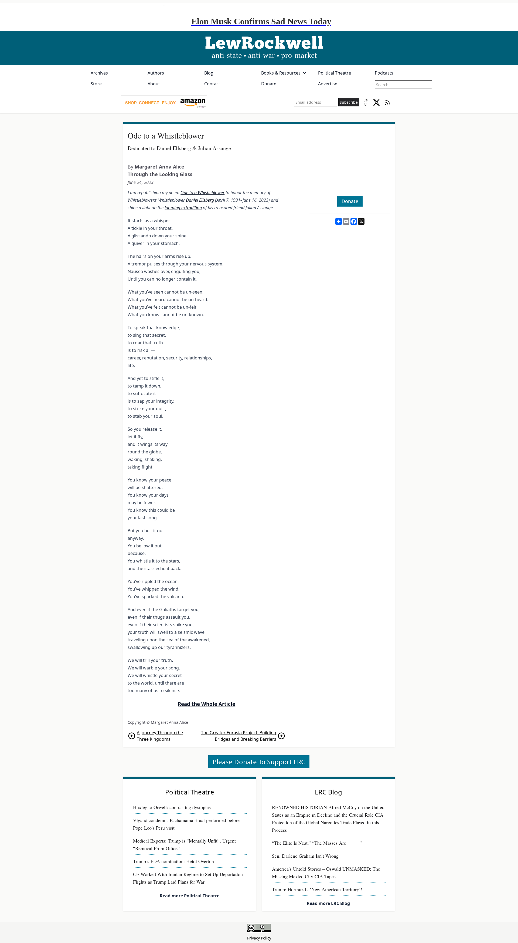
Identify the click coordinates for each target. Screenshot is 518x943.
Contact (212, 84)
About (154, 84)
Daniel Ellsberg (200, 200)
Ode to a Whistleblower (202, 193)
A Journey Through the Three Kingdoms (160, 736)
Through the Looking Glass (160, 174)
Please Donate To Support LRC (259, 761)
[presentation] (164, 102)
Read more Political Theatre (189, 896)
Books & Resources (281, 73)
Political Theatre (334, 73)
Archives (99, 73)
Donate (268, 84)
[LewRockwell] (259, 48)
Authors (156, 73)
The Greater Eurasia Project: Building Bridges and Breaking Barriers (238, 736)
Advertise (327, 84)
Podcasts (384, 73)
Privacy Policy (259, 938)
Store (96, 84)
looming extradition (183, 208)
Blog (208, 73)
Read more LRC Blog (328, 903)
